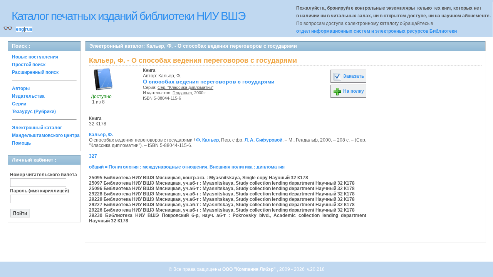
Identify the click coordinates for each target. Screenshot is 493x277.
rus (28, 29)
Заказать (353, 76)
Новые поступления (35, 57)
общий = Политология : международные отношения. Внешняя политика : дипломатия (187, 167)
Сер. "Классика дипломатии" (185, 87)
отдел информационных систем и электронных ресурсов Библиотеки (376, 31)
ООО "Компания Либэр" (249, 269)
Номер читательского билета (43, 174)
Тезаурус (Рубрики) (34, 111)
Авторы (21, 88)
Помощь (21, 143)
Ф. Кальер (207, 140)
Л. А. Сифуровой (263, 140)
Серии (19, 104)
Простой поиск (28, 64)
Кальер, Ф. (169, 75)
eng (20, 29)
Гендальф (182, 92)
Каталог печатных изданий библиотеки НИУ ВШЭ (128, 16)
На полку (353, 91)
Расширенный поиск (35, 72)
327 (93, 156)
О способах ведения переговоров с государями (209, 81)
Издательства (28, 96)
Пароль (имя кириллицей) (39, 191)
